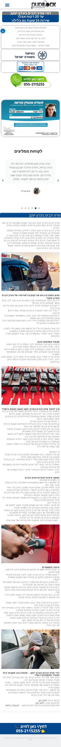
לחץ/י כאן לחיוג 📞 (30, 726)
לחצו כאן (43, 700)
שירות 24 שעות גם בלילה (30, 20)
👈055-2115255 (30, 730)
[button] (7, 5)
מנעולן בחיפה (12, 705)
